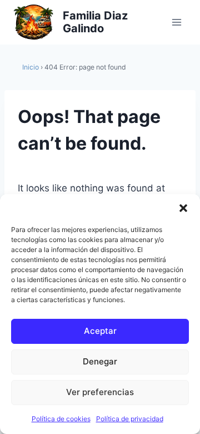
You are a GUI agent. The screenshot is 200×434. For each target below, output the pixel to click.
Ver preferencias (100, 392)
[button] (183, 208)
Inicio (30, 67)
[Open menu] (176, 22)
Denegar (100, 361)
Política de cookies (61, 419)
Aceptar (100, 331)
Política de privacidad (129, 419)
